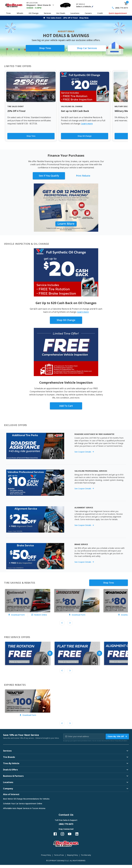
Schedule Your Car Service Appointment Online (22, 803)
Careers (88, 13)
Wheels (20, 13)
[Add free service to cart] (50, 653)
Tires (8, 13)
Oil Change (33, 13)
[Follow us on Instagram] (62, 834)
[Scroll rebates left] (62, 623)
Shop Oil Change (85, 136)
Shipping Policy (72, 855)
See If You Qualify (49, 175)
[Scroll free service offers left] (62, 670)
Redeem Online (40, 615)
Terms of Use (59, 855)
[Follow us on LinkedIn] (77, 834)
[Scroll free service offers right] (70, 670)
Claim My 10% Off (116, 736)
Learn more (83, 312)
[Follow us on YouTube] (70, 834)
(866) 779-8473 (121, 8)
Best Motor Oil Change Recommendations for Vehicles (26, 799)
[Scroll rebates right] (70, 623)
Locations (75, 13)
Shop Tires (45, 48)
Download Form (18, 615)
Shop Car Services (87, 48)
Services (47, 13)
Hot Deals (60, 13)
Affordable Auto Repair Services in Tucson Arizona (24, 808)
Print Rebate (83, 175)
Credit (100, 13)
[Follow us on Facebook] (55, 834)
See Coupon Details (83, 452)
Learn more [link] (87, 123)
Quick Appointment (118, 13)
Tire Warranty (86, 855)
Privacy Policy (118, 740)
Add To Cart (66, 405)
